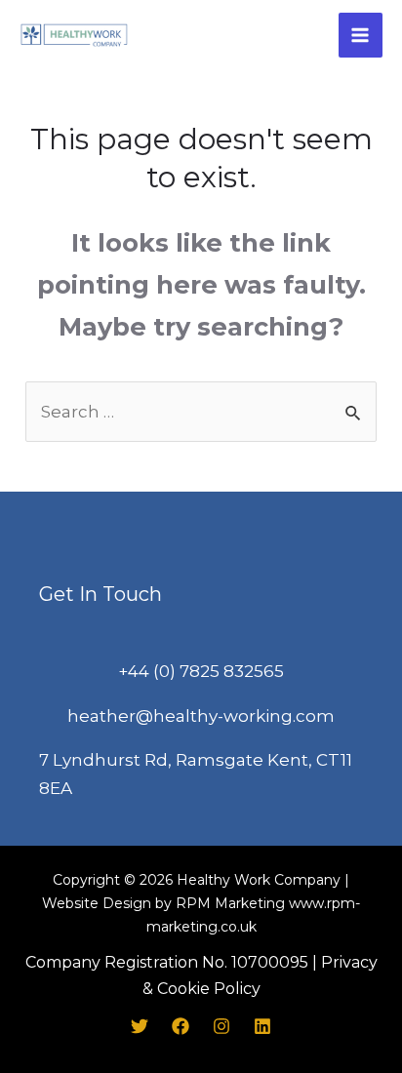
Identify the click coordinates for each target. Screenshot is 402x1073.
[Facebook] (180, 1026)
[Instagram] (221, 1026)
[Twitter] (139, 1026)
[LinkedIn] (262, 1026)
